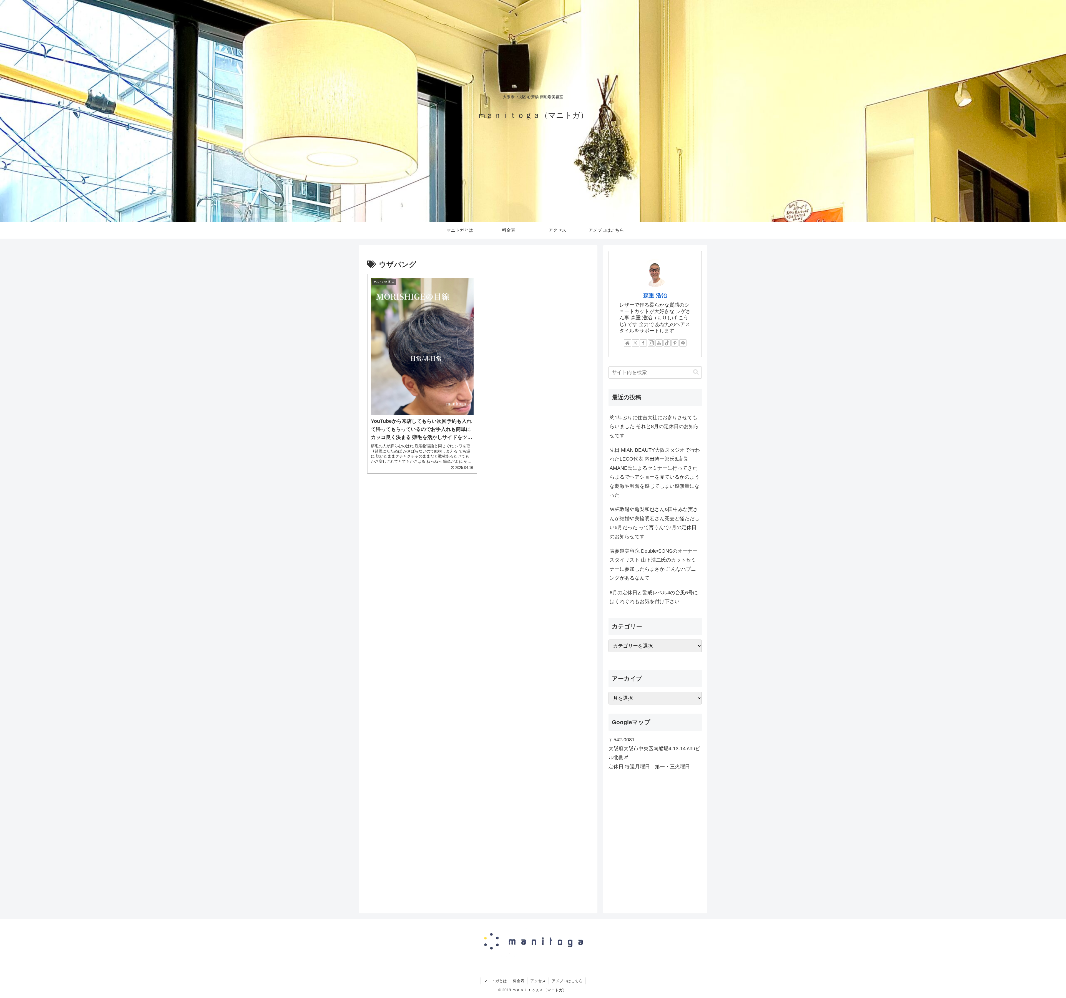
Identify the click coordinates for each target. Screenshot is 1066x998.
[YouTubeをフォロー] (659, 343)
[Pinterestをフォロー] (674, 343)
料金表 (518, 981)
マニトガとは (495, 981)
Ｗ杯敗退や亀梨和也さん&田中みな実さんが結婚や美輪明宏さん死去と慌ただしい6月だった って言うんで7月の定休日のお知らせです (655, 523)
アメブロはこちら (567, 981)
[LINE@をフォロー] (683, 343)
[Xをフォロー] (635, 343)
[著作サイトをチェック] (627, 343)
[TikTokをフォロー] (667, 343)
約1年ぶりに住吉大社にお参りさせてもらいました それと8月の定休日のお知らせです (654, 426)
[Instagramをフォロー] (651, 343)
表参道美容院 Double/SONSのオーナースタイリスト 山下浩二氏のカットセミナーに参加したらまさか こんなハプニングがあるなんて (653, 564)
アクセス (538, 981)
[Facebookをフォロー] (643, 343)
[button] (696, 372)
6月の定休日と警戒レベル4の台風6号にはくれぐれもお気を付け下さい (654, 597)
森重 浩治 (655, 295)
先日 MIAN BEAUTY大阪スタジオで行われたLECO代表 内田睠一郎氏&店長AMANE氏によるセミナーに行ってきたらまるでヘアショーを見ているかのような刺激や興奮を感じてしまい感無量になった (655, 472)
